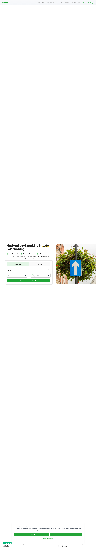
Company (73, 2)
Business (60, 2)
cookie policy (49, 530)
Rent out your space (51, 2)
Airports (67, 2)
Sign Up (90, 2)
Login (84, 2)
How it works (41, 2)
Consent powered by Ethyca (76, 542)
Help (79, 2)
